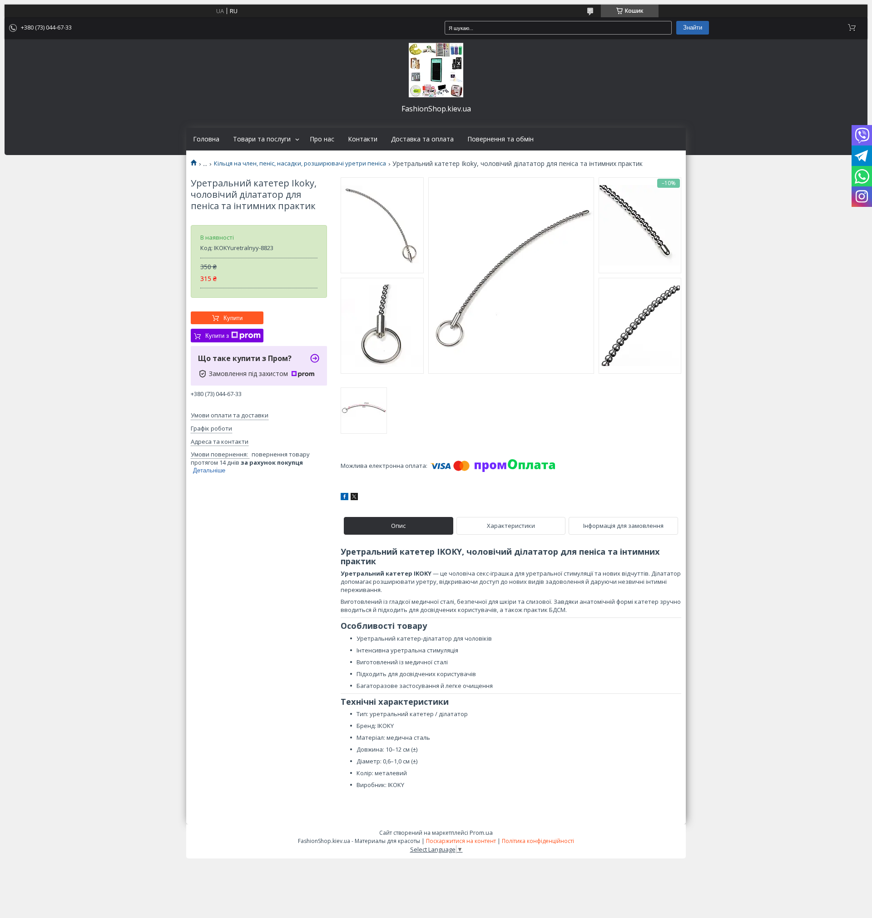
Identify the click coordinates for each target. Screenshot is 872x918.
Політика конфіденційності (538, 841)
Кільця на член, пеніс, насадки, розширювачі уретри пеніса (300, 163)
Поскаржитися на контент (461, 841)
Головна (206, 139)
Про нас (322, 139)
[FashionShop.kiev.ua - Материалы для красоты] (436, 70)
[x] (354, 498)
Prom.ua (481, 832)
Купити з (217, 335)
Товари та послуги (262, 139)
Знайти (692, 27)
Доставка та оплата (422, 139)
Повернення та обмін (500, 139)
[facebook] (344, 498)
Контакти (362, 139)
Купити (233, 318)
